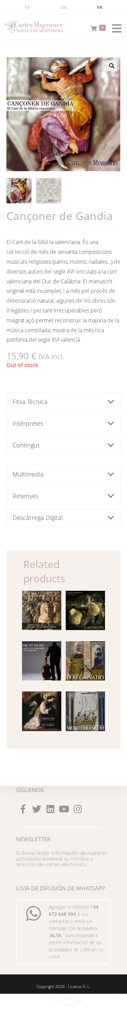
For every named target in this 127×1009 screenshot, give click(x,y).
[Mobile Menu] (114, 27)
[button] (111, 65)
